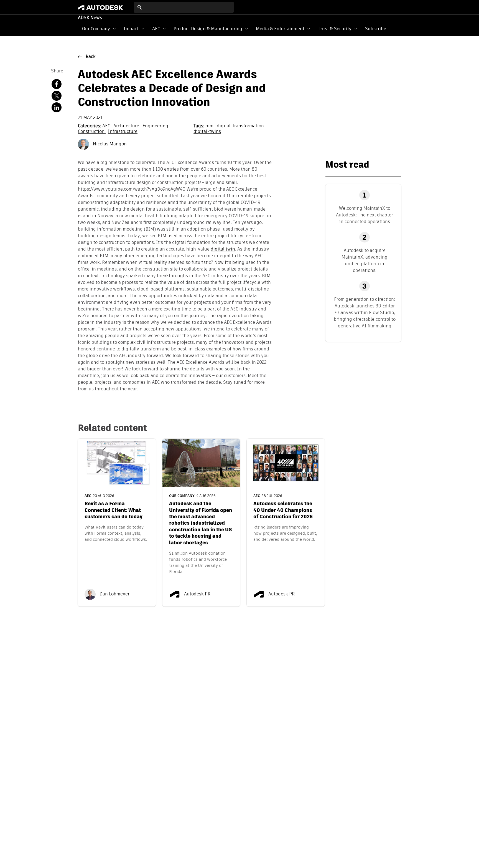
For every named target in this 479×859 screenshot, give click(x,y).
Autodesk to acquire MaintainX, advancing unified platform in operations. (365, 260)
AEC (156, 29)
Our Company (96, 29)
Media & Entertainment (280, 29)
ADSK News (90, 18)
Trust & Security (334, 29)
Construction (92, 132)
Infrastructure (122, 132)
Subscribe (375, 29)
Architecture (126, 126)
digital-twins (207, 132)
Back (91, 57)
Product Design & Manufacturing (208, 29)
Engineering (155, 126)
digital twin (223, 249)
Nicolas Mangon (109, 144)
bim (210, 126)
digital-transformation (240, 126)
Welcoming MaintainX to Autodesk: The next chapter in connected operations (364, 215)
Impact (131, 29)
